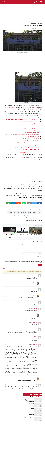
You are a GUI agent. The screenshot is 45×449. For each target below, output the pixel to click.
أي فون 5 (37, 109)
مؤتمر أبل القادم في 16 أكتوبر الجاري (35, 235)
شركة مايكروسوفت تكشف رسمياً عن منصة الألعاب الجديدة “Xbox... (9, 236)
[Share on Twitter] (34, 203)
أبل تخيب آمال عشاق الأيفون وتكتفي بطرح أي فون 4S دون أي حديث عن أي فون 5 (22, 119)
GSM (40, 210)
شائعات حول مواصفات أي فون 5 (33, 136)
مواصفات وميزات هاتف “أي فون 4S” (32, 130)
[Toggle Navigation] (41, 2)
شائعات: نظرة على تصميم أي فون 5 (32, 132)
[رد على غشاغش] (5, 275)
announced (36, 207)
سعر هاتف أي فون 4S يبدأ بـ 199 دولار (32, 128)
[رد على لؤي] (5, 302)
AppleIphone (20, 207)
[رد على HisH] (5, 289)
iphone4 (7, 210)
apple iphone (26, 207)
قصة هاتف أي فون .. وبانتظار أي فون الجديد (30, 138)
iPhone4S (39, 212)
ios (36, 210)
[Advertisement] (22, 13)
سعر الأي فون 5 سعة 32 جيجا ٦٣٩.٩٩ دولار (31, 141)
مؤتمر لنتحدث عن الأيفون (20, 217)
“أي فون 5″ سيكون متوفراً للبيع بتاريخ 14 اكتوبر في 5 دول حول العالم (26, 147)
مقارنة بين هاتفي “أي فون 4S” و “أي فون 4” (30, 121)
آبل (30, 215)
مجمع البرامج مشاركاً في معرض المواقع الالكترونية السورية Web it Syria (29, 400)
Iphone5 (34, 212)
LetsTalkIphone (16, 212)
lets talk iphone (23, 212)
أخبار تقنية (37, 2)
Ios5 (30, 210)
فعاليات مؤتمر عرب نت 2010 (29, 417)
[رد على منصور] (5, 384)
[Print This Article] (9, 203)
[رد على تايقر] (5, 329)
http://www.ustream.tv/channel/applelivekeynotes (16, 332)
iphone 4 (21, 210)
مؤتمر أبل (27, 217)
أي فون (33, 107)
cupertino (6, 207)
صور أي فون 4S (36, 126)
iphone (26, 210)
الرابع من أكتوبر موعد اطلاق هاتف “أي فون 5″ (30, 149)
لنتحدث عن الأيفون (38, 217)
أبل (22, 105)
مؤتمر (32, 217)
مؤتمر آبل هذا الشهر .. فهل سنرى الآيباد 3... (22, 235)
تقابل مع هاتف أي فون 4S (34, 124)
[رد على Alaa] (5, 283)
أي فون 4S (13, 107)
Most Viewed (38, 397)
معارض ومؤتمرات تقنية (35, 23)
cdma (11, 207)
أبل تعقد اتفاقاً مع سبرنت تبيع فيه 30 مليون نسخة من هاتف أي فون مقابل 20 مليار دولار (22, 134)
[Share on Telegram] (14, 203)
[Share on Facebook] (39, 203)
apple (31, 207)
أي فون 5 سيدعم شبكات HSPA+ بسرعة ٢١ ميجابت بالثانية (28, 143)
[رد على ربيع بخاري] (5, 308)
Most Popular (32, 396)
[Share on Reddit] (19, 203)
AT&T (15, 207)
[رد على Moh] (5, 337)
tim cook (39, 215)
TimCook (34, 215)
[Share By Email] (29, 203)
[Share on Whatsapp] (24, 203)
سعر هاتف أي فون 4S (36, 200)
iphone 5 (11, 210)
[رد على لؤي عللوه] (5, 322)
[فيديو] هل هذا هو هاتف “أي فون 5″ (32, 145)
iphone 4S (16, 210)
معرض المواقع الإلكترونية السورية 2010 (29, 413)
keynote (29, 212)
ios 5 (33, 210)
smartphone (10, 212)
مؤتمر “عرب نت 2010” (30, 403)
